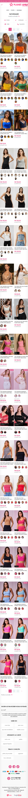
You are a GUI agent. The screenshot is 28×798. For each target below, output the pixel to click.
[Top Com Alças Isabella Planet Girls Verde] (12, 59)
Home (7, 10)
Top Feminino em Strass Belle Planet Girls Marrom (21, 210)
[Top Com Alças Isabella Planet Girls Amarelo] (8, 59)
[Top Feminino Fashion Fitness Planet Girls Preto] (5, 681)
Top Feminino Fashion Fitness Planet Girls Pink (6, 677)
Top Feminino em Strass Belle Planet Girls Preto (6, 210)
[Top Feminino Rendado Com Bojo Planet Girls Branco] (1, 395)
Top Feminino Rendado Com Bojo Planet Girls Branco (6, 392)
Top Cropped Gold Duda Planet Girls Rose (6, 287)
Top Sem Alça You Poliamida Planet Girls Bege (6, 533)
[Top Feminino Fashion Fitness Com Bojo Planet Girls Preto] (19, 537)
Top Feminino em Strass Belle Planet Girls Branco (6, 248)
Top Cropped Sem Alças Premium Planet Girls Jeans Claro (21, 248)
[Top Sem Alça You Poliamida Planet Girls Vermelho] (22, 467)
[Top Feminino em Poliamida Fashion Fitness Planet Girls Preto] (1, 573)
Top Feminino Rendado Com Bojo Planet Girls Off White (21, 392)
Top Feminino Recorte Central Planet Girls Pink (6, 641)
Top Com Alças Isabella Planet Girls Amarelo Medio (6, 56)
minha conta (7, 739)
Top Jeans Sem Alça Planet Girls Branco (21, 287)
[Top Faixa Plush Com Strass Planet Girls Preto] (5, 432)
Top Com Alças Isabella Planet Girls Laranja (20, 56)
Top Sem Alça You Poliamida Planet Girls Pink (6, 498)
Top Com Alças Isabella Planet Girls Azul (6, 133)
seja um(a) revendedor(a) (7, 729)
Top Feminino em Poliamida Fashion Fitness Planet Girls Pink (21, 570)
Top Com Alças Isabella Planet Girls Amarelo (6, 94)
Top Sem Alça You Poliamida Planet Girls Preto (20, 463)
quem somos (20, 725)
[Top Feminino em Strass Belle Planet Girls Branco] (5, 175)
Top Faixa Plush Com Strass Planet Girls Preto (20, 428)
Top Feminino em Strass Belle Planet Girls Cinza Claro (20, 171)
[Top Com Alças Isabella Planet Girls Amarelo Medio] (1, 59)
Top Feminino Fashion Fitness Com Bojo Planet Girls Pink (20, 533)
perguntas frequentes (7, 743)
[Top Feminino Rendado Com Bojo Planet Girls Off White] (5, 396)
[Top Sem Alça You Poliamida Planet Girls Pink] (26, 467)
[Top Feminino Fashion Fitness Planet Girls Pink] (1, 681)
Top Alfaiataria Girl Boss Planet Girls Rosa (6, 357)
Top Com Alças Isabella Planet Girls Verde (20, 94)
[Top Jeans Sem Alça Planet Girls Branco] (15, 290)
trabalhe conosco (20, 729)
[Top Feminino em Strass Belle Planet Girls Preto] (8, 175)
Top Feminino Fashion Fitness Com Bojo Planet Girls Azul (20, 605)
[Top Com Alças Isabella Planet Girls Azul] (5, 59)
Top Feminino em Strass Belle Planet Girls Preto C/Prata (6, 171)
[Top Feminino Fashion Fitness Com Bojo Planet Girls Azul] (22, 537)
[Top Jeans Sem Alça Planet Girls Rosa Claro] (19, 290)
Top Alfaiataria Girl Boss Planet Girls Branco (6, 322)
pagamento (20, 753)
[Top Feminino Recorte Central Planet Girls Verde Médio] (5, 645)
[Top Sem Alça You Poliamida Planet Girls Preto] (15, 467)
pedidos (20, 739)
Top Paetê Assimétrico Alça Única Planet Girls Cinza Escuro (7, 463)
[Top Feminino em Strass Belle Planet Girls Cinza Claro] (12, 175)
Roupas (13, 10)
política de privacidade (7, 753)
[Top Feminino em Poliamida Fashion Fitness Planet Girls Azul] (5, 573)
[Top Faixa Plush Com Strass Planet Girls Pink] (1, 432)
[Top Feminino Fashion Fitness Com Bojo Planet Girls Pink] (15, 537)
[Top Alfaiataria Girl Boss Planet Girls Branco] (1, 325)
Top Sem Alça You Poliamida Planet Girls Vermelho (20, 498)
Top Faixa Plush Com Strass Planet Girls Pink (6, 428)
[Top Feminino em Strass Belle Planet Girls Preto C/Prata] (1, 175)
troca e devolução (7, 758)
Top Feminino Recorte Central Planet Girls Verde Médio (21, 641)
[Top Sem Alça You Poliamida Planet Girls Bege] (19, 467)
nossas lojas (7, 725)
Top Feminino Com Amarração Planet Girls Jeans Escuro (20, 133)
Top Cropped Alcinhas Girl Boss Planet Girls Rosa (21, 357)
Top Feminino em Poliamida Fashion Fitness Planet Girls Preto (7, 570)
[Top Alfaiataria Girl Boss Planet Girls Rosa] (5, 325)
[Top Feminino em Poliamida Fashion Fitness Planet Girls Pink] (8, 573)
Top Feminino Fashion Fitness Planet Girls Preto (20, 677)
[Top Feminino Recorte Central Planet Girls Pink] (1, 644)
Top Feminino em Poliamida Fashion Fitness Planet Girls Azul (7, 605)
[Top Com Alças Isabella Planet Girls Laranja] (1, 63)
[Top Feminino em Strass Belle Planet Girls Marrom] (1, 178)
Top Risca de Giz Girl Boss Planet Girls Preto (20, 322)
